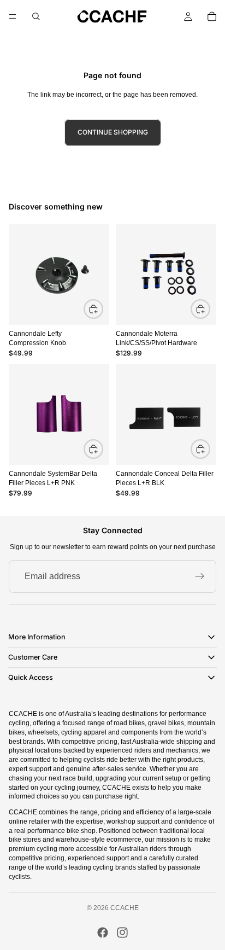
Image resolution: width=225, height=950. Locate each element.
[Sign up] (199, 576)
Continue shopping (113, 132)
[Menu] (12, 16)
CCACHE (124, 908)
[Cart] (212, 16)
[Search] (36, 16)
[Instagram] (122, 932)
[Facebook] (102, 932)
